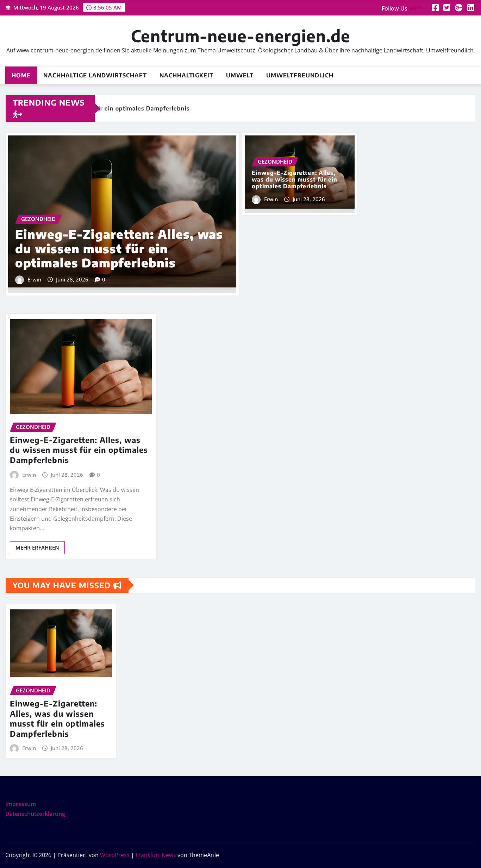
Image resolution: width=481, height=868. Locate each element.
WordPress (115, 855)
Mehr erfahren (37, 547)
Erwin (34, 279)
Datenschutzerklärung (35, 814)
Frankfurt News (156, 855)
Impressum (20, 804)
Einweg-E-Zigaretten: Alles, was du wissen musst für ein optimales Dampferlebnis (119, 248)
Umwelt (240, 75)
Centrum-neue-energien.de (240, 36)
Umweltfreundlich (299, 75)
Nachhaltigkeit (186, 75)
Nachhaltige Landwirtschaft (95, 75)
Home (21, 75)
